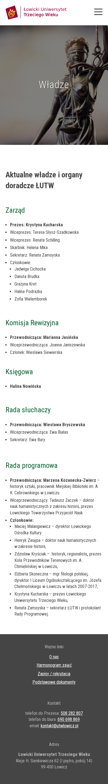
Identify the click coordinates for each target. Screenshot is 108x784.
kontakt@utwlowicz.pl (59, 725)
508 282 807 (72, 713)
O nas (54, 656)
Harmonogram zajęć (54, 665)
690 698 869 (69, 719)
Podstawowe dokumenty (54, 682)
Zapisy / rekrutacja (54, 673)
